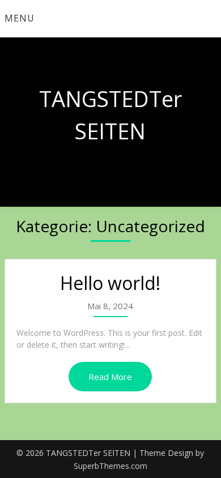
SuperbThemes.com (110, 465)
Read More (110, 376)
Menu (20, 18)
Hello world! (110, 283)
